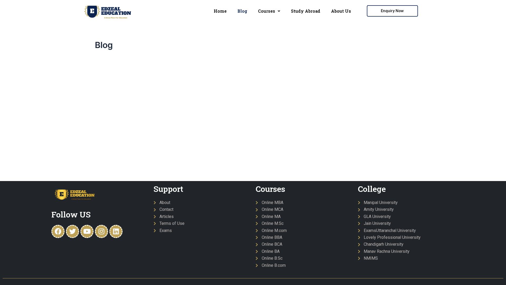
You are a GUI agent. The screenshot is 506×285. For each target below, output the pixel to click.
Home (220, 11)
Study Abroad (305, 11)
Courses (266, 11)
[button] (269, 11)
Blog (242, 11)
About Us (341, 11)
